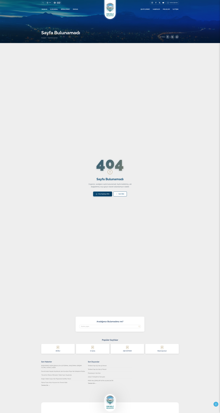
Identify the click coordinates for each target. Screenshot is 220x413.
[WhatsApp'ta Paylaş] (177, 37)
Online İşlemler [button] (174, 2)
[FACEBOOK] (156, 3)
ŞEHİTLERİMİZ (145, 9)
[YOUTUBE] (163, 3)
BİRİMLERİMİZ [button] (65, 9)
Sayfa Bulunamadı (52, 37)
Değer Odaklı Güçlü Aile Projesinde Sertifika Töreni (56, 379)
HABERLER (156, 9)
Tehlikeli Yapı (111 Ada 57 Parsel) (97, 369)
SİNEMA (75, 9)
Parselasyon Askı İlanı (94, 373)
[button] (43, 2)
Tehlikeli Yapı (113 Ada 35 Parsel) (97, 365)
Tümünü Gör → (45, 385)
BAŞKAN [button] (44, 9)
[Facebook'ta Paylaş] (167, 37)
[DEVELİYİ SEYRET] (57, 2)
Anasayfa (43, 37)
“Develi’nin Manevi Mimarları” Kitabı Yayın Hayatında (56, 375)
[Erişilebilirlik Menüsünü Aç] (216, 404)
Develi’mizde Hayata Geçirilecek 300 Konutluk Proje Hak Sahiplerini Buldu (63, 371)
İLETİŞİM (175, 9)
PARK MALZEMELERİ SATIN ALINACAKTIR (100, 380)
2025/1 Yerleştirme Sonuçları (96, 377)
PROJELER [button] (166, 9)
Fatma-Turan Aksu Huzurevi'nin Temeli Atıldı (54, 382)
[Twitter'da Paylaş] (172, 37)
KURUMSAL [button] (54, 9)
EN (50, 2)
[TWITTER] (159, 3)
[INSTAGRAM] (152, 3)
